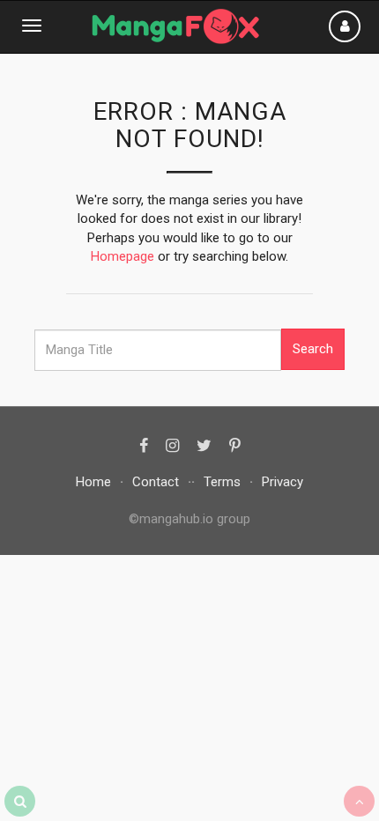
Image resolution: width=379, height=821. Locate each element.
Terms (222, 482)
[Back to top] (359, 801)
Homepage (122, 256)
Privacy (282, 482)
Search (313, 349)
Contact (155, 482)
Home (93, 482)
